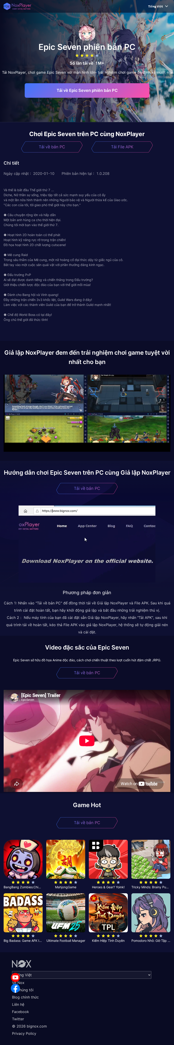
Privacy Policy (24, 1033)
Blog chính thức (25, 997)
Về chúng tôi (23, 990)
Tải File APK (122, 146)
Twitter (18, 1019)
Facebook (20, 1011)
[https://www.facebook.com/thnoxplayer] (15, 988)
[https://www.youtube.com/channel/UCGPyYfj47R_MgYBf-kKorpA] (15, 977)
